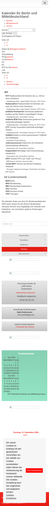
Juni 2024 (11, 357)
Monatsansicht (12, 23)
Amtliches (24, 245)
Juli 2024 (11, 376)
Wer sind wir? (24, 254)
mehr (25, 435)
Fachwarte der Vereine (25, 327)
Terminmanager (12, 84)
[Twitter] (41, 231)
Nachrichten (24, 236)
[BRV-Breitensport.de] (1, 3)
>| (7, 45)
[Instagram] (45, 231)
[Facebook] (37, 231)
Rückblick (24, 240)
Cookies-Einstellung (11, 496)
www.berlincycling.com (25, 293)
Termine (24, 249)
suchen (9, 26)
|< (7, 43)
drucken (9, 21)
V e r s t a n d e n (34, 470)
